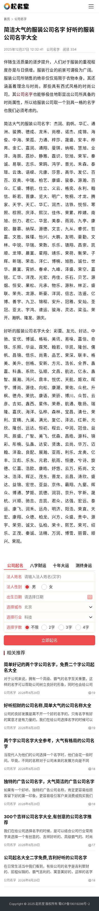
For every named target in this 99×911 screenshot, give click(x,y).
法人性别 (14, 586)
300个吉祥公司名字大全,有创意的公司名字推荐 (48, 819)
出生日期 (14, 597)
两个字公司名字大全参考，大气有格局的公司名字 (49, 743)
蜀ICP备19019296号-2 (74, 904)
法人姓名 (14, 576)
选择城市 (14, 607)
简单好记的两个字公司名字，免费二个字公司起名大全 (49, 667)
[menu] (91, 6)
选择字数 (14, 627)
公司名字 (53, 49)
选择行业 (14, 617)
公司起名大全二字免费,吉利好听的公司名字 (45, 857)
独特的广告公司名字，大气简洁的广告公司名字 (49, 781)
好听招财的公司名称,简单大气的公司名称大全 (47, 705)
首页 (7, 19)
